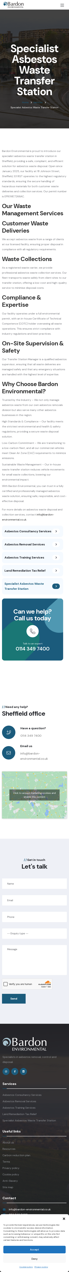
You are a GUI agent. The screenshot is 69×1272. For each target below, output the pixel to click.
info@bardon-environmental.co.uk (30, 1209)
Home (25, 102)
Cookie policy (26, 1267)
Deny (34, 1259)
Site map (8, 1187)
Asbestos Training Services (19, 1107)
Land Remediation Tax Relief (20, 1114)
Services (38, 102)
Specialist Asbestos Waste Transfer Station (29, 1120)
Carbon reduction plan (16, 1155)
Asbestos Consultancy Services (22, 1095)
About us (8, 1142)
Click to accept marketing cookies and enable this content (34, 794)
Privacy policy (41, 1267)
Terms (6, 1161)
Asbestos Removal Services (19, 1101)
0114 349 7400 (33, 648)
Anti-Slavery (10, 1181)
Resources (9, 1149)
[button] (64, 1218)
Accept (34, 1249)
